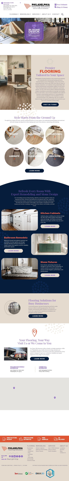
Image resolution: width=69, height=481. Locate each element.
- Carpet (29, 449)
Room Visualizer (52, 451)
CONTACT (55, 14)
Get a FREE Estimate (53, 448)
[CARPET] (14, 144)
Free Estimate (62, 4)
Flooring (13, 14)
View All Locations (7, 9)
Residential (30, 448)
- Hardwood (30, 451)
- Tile (28, 455)
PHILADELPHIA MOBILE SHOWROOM (17, 367)
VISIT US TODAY (50, 104)
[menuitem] (34, 14)
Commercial (30, 459)
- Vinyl (28, 452)
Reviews (62, 449)
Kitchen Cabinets (40, 448)
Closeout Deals (31, 460)
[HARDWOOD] (34, 144)
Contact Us (63, 452)
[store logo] (30, 6)
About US (46, 14)
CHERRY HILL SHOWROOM (43, 367)
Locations (62, 448)
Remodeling (25, 14)
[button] (14, 388)
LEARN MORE (50, 226)
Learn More (34, 171)
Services (35, 14)
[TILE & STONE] (34, 166)
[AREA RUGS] (54, 166)
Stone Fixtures (39, 451)
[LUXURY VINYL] (54, 144)
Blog (61, 451)
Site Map (25, 465)
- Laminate (30, 454)
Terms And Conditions (6, 465)
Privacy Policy (17, 465)
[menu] (34, 14)
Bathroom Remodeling (41, 449)
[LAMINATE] (14, 166)
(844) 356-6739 (7, 8)
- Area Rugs (30, 457)
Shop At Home (62, 7)
